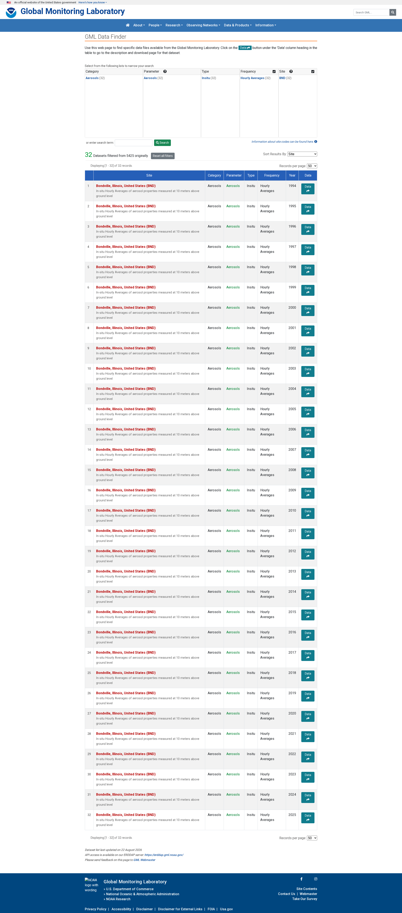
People (154, 25)
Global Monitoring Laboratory (73, 11)
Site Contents (306, 889)
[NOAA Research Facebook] (296, 879)
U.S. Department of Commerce (129, 889)
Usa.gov (226, 909)
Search (164, 142)
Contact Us (286, 894)
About (137, 25)
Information (264, 25)
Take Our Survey (304, 899)
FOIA (211, 909)
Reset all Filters (163, 156)
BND (282, 78)
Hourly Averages (252, 78)
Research (173, 25)
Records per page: (292, 166)
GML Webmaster (144, 860)
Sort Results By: (275, 154)
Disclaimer (144, 909)
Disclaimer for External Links (180, 909)
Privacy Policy (95, 909)
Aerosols (92, 78)
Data (308, 186)
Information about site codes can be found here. (282, 141)
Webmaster (308, 894)
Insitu (206, 78)
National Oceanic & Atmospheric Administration (142, 894)
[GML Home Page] (127, 25)
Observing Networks (202, 25)
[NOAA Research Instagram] (310, 879)
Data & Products (236, 25)
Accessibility (121, 909)
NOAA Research (118, 899)
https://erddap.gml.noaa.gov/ (163, 855)
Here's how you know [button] (92, 2)
